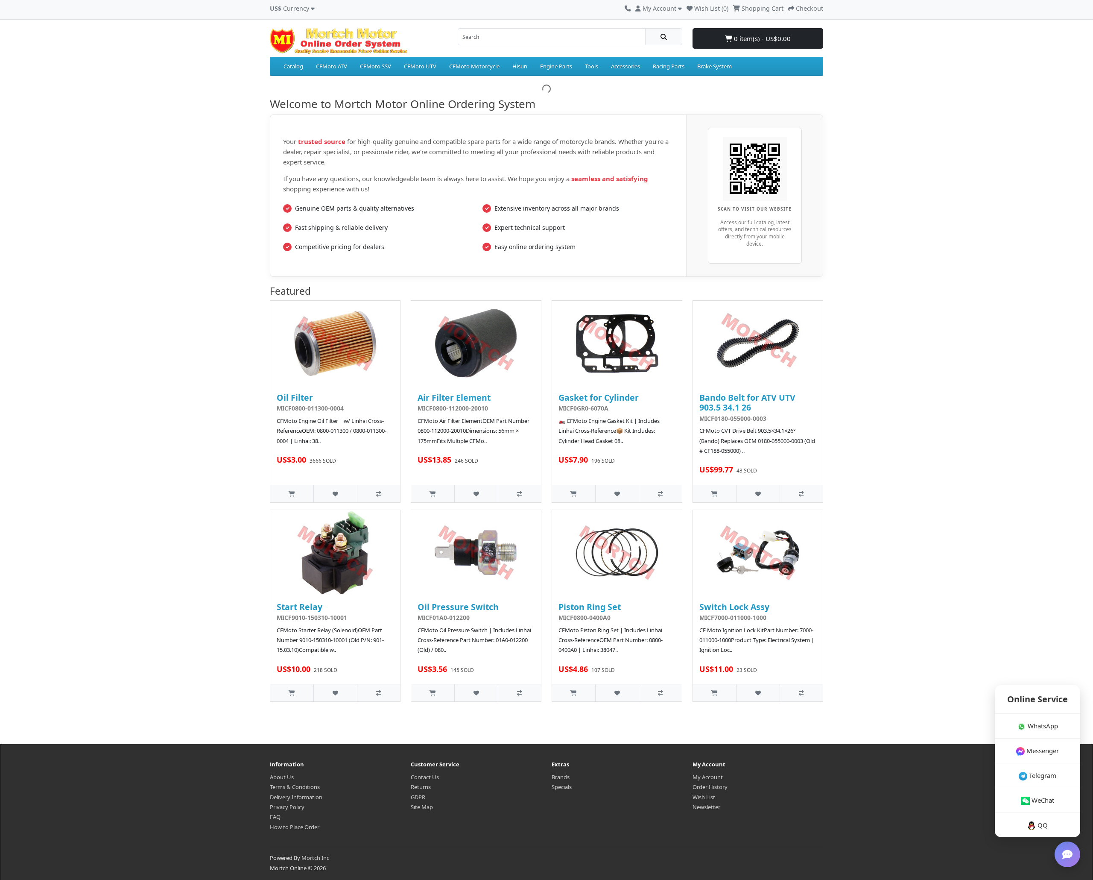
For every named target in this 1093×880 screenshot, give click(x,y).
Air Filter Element (454, 397)
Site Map (422, 807)
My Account (708, 777)
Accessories (625, 66)
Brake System (714, 66)
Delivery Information (296, 797)
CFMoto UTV (420, 66)
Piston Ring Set (589, 607)
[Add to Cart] (291, 493)
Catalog (293, 66)
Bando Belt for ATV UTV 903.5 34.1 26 (747, 402)
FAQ (275, 817)
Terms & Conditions (295, 787)
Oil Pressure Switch (458, 607)
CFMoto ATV (331, 66)
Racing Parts (668, 66)
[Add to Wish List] (335, 493)
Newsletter (706, 807)
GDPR (418, 797)
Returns (421, 787)
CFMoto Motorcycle (474, 66)
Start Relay (299, 607)
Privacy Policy (287, 807)
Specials (562, 787)
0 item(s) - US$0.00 (761, 38)
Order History (710, 787)
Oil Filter (295, 397)
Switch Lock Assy (734, 607)
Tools (591, 66)
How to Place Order (294, 827)
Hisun (519, 66)
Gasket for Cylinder (598, 397)
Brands (561, 777)
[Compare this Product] (378, 493)
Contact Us (425, 777)
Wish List (704, 797)
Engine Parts (556, 66)
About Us (282, 777)
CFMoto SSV (375, 66)
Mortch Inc (315, 858)
